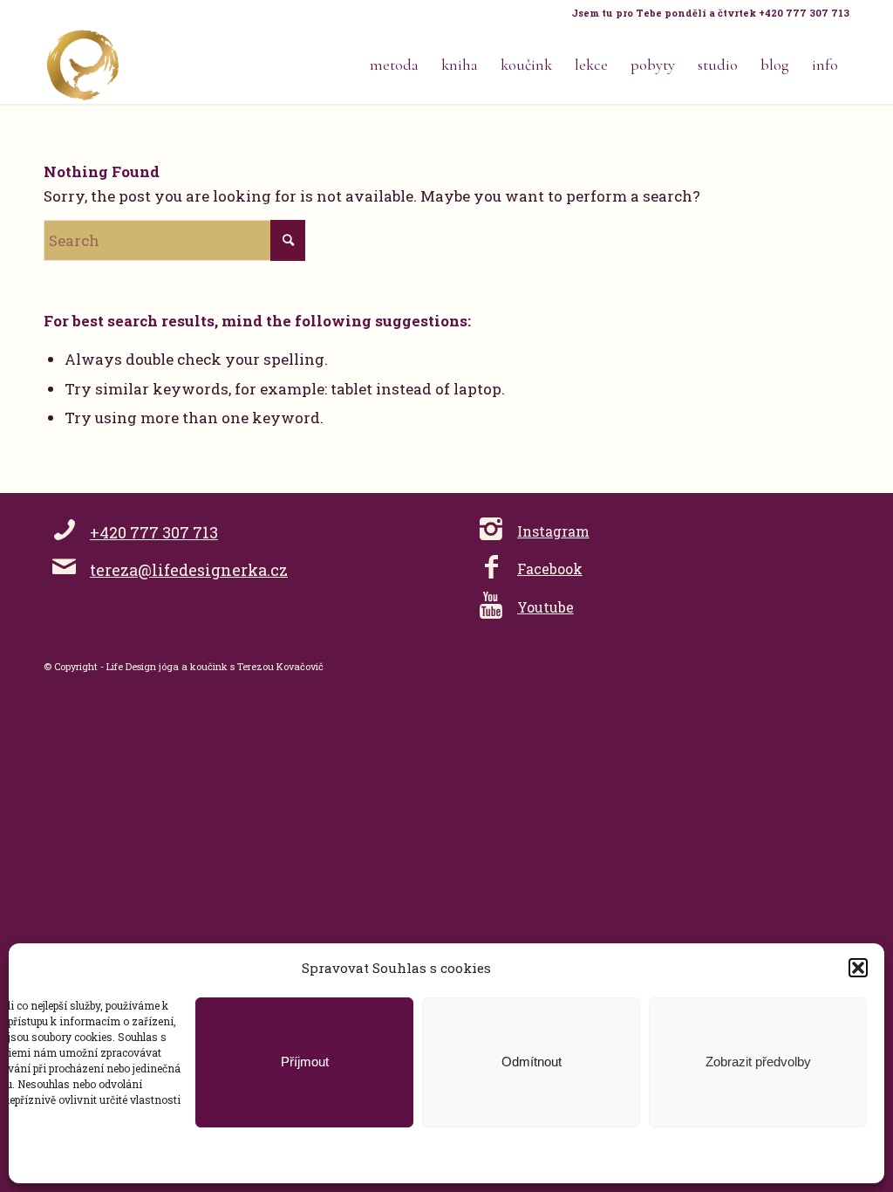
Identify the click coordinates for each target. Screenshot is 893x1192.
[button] (858, 967)
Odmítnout (531, 1061)
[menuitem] (705, 13)
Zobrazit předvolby (758, 1061)
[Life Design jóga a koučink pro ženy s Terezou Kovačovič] (83, 64)
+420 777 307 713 (154, 532)
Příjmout (305, 1061)
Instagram (553, 531)
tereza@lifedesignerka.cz (189, 569)
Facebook (550, 568)
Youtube (545, 607)
